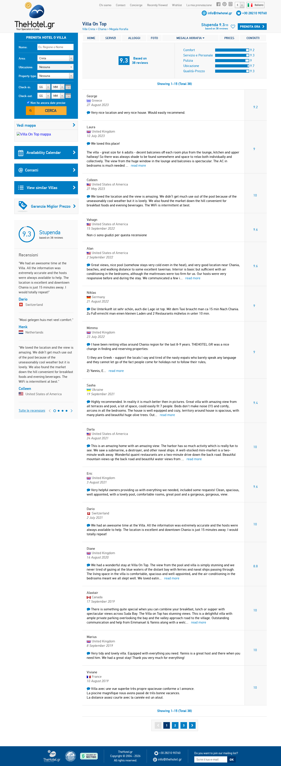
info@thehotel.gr (220, 13)
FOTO (154, 38)
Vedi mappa (26, 125)
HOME (91, 38)
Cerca (50, 110)
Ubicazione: (26, 67)
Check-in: (25, 87)
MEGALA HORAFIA (190, 38)
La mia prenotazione (199, 5)
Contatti (31, 170)
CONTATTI (253, 38)
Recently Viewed (157, 5)
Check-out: (25, 96)
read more (138, 165)
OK (232, 760)
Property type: (28, 76)
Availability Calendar (43, 152)
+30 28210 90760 (254, 13)
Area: (22, 58)
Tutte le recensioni (32, 410)
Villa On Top (94, 24)
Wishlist (177, 5)
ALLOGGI (134, 38)
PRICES (229, 38)
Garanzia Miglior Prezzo (50, 206)
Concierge (136, 5)
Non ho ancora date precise (48, 103)
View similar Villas (41, 187)
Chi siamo (105, 5)
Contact (120, 5)
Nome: (23, 47)
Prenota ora (250, 27)
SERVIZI (110, 38)
